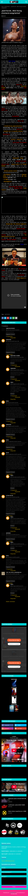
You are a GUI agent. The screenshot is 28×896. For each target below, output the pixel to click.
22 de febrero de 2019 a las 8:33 (13, 557)
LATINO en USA (9, 495)
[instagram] (7, 728)
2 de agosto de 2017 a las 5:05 (13, 426)
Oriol (11, 382)
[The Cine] (4, 834)
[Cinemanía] (13, 827)
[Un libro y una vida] (22, 834)
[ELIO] (14, 686)
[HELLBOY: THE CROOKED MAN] (16, 711)
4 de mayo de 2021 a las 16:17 (17, 585)
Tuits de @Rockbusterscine (8, 861)
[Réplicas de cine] (16, 834)
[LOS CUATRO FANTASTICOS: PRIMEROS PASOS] (11, 711)
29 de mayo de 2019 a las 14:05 (17, 357)
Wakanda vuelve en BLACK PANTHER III (17, 799)
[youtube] (20, 728)
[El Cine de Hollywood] (19, 827)
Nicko (7, 452)
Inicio (2, 6)
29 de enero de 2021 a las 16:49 (13, 573)
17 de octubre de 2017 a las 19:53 (17, 477)
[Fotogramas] (7, 827)
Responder (8, 334)
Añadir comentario (10, 601)
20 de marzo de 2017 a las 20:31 (13, 329)
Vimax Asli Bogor (10, 328)
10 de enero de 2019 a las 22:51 (17, 518)
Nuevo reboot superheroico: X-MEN (17, 811)
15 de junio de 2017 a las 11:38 (13, 341)
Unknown (8, 339)
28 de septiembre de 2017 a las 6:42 (14, 454)
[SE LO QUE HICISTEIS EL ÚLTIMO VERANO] (14, 703)
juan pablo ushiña (15, 355)
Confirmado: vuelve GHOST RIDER (16, 805)
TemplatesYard (12, 892)
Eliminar (12, 334)
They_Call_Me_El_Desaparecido (13, 572)
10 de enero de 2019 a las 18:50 (13, 497)
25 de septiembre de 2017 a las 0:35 (14, 441)
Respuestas (10, 336)
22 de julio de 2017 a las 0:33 (12, 402)
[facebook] (7, 725)
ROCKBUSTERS (14, 894)
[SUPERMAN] (14, 694)
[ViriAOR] (10, 834)
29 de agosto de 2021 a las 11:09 (17, 383)
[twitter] (20, 725)
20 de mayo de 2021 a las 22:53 (17, 369)
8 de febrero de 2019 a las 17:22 (17, 543)
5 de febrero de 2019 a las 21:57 (13, 534)
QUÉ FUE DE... (7, 6)
